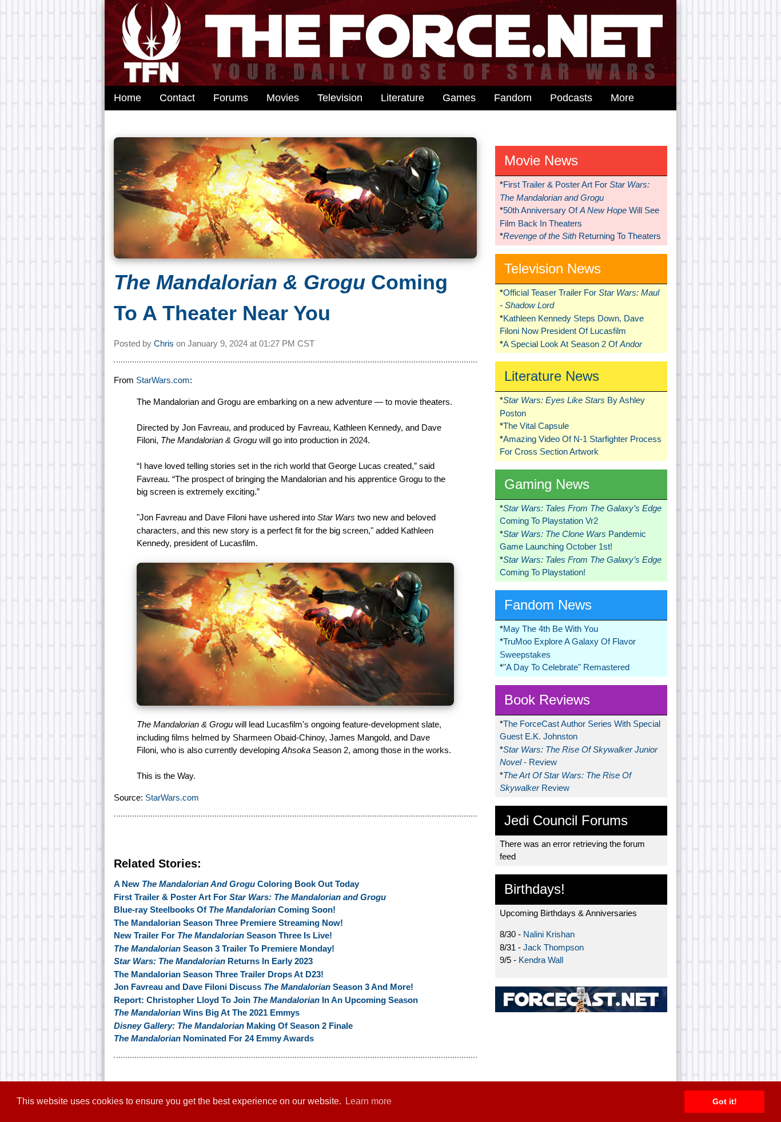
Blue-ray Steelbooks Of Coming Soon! (225, 909)
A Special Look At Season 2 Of (572, 344)
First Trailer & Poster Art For (250, 897)
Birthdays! (534, 889)
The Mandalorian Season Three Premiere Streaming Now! (228, 923)
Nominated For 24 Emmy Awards (214, 1038)
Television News (552, 268)
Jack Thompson (553, 947)
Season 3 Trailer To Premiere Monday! (224, 948)
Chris (164, 343)
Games (459, 98)
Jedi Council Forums (566, 820)
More (622, 98)
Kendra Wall (541, 960)
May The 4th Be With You (550, 629)
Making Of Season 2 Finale (233, 1026)
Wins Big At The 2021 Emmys (207, 1012)
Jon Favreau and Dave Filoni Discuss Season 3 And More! (263, 987)
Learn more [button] (368, 1101)
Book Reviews (547, 699)
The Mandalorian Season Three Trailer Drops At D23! (219, 974)
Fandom (513, 98)
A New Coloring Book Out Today (236, 884)
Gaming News (546, 484)
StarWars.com (163, 380)
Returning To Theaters (582, 236)
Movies (282, 98)
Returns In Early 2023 (213, 961)
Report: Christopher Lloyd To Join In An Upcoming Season (266, 1000)
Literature (402, 98)
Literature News (551, 376)
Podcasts (571, 98)
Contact (177, 98)
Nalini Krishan (549, 934)
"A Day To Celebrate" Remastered (566, 667)
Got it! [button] (724, 1101)
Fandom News (548, 604)
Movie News (541, 160)
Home (127, 98)
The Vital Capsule (536, 426)
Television (339, 98)
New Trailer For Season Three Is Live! (223, 935)
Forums (230, 98)
